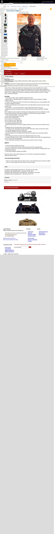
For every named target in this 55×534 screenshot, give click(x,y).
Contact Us (30, 231)
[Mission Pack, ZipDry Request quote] (27, 220)
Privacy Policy (31, 238)
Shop (8, 6)
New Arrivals (42, 233)
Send (30, 247)
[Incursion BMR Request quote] (27, 207)
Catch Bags (3, 56)
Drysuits (2, 61)
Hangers (2, 13)
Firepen (2, 12)
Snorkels (2, 71)
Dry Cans (2, 10)
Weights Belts (3, 85)
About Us (30, 233)
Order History (8, 249)
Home (4, 6)
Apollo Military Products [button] (6, 4)
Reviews (23, 73)
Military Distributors (9, 251)
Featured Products (43, 231)
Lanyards (2, 29)
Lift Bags (2, 30)
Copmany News (32, 236)
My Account (8, 247)
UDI (2, 84)
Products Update (32, 234)
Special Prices (42, 234)
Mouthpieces (3, 32)
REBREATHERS (25, 6)
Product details (8, 73)
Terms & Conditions (32, 239)
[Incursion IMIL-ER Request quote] (27, 195)
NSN (16, 73)
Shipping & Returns (9, 250)
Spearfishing (3, 74)
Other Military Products (16, 6)
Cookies (30, 241)
